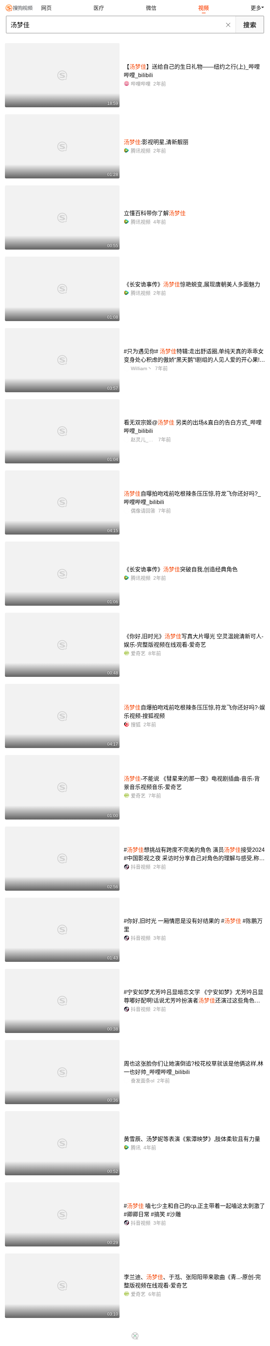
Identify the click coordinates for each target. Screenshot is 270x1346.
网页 (46, 8)
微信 (151, 8)
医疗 (99, 8)
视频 (203, 8)
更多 (256, 8)
